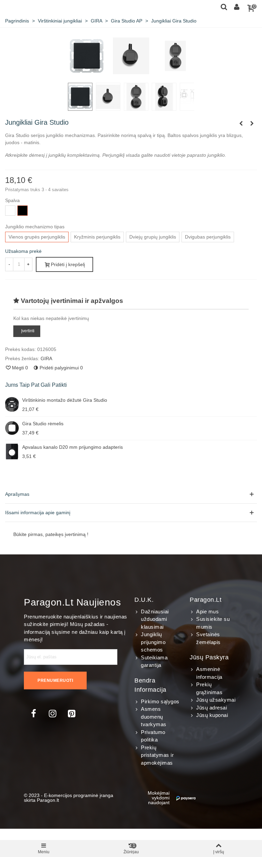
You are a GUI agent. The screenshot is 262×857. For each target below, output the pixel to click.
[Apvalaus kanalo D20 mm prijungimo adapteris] (12, 451)
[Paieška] (223, 6)
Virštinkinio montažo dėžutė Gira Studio (64, 400)
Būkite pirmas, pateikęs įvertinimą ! (50, 534)
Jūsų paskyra (209, 657)
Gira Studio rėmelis (42, 423)
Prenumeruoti (55, 680)
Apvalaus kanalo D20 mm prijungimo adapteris (72, 447)
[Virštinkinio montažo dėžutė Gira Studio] (12, 404)
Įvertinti (27, 330)
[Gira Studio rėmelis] (241, 123)
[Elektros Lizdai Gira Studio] (252, 123)
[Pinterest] (71, 713)
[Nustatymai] (236, 6)
